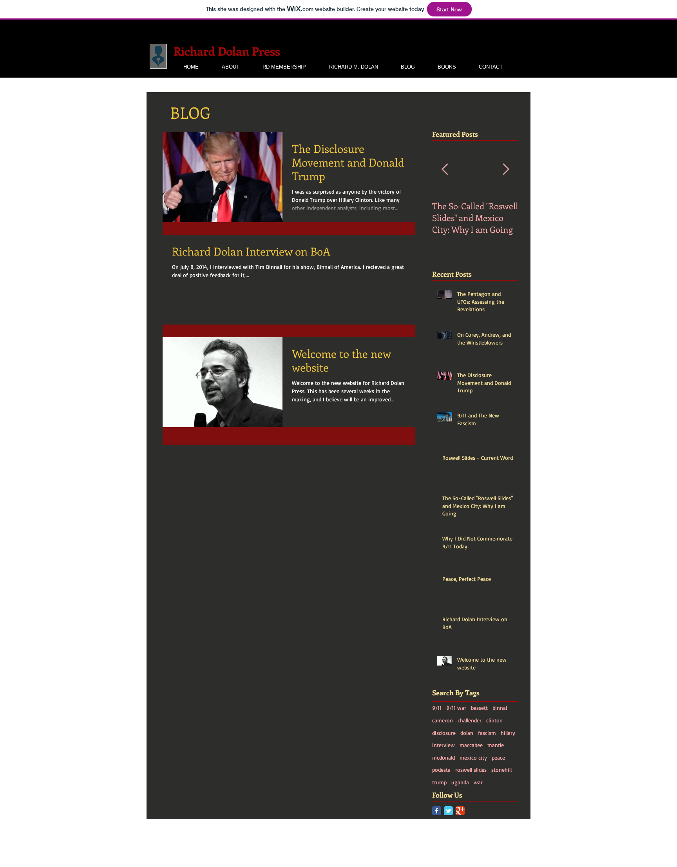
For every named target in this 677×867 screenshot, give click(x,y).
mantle (495, 745)
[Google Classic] (460, 810)
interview (443, 745)
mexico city (473, 757)
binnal (499, 707)
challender (470, 720)
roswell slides (471, 769)
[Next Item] (505, 169)
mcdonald (443, 757)
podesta (441, 769)
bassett (479, 707)
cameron (442, 720)
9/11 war (456, 707)
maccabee (471, 745)
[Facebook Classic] (436, 810)
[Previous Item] (444, 169)
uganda (460, 782)
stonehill (501, 769)
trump (439, 782)
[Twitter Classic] (448, 810)
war (478, 782)
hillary (508, 732)
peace (498, 757)
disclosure (444, 732)
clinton (494, 720)
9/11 (437, 707)
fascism (487, 732)
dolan (466, 732)
